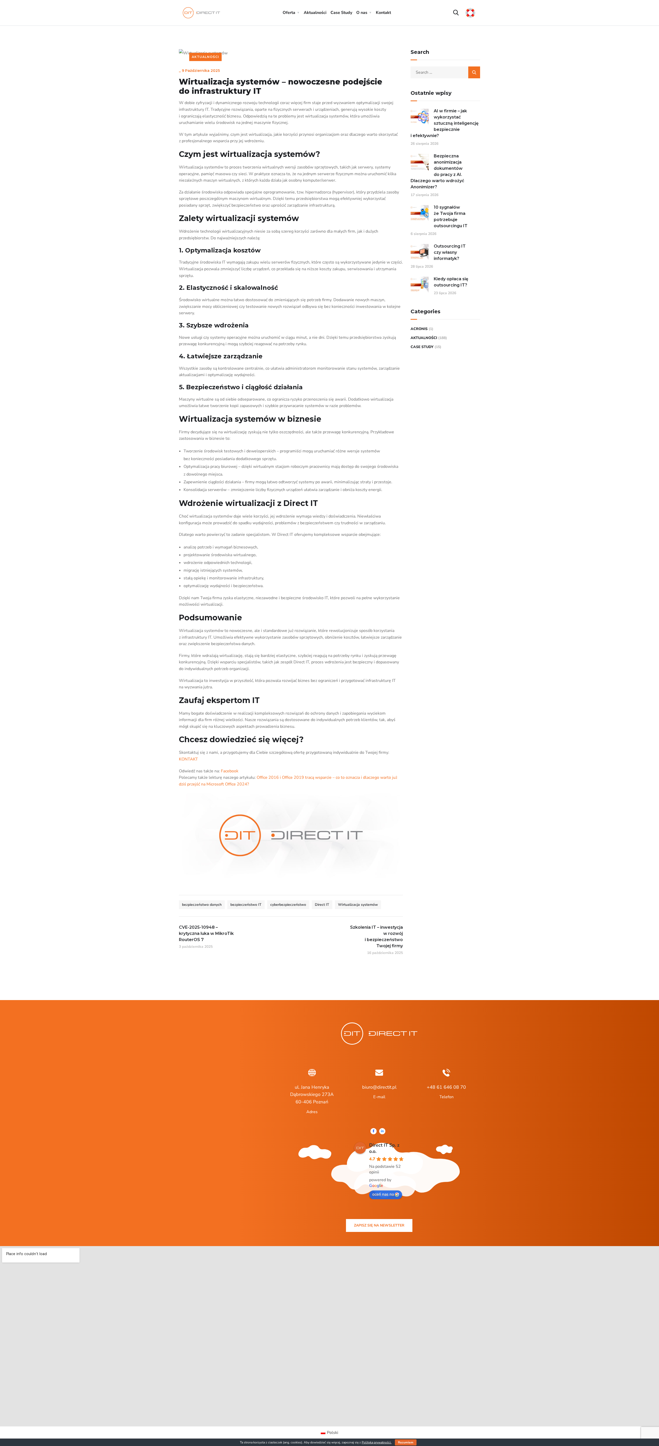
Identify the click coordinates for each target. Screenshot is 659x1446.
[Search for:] (445, 72)
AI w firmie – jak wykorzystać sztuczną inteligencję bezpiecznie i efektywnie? (445, 123)
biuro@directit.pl (379, 1087)
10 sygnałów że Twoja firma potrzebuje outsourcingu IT (450, 216)
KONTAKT (188, 759)
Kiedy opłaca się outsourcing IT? (451, 281)
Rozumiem (405, 1442)
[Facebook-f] (373, 1131)
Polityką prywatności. (377, 1442)
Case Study (341, 12)
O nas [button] (361, 12)
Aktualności (315, 12)
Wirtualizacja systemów (358, 904)
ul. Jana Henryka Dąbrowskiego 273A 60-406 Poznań (312, 1094)
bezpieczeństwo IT (246, 904)
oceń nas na (383, 1194)
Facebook (229, 771)
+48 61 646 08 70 (446, 1087)
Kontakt (383, 12)
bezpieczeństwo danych (202, 904)
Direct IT (322, 904)
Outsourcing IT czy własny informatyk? (450, 252)
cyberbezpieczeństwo (288, 904)
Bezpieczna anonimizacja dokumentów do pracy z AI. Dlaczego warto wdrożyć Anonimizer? (437, 171)
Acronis (419, 328)
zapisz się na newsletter (379, 1225)
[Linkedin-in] (382, 1131)
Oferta (289, 12)
